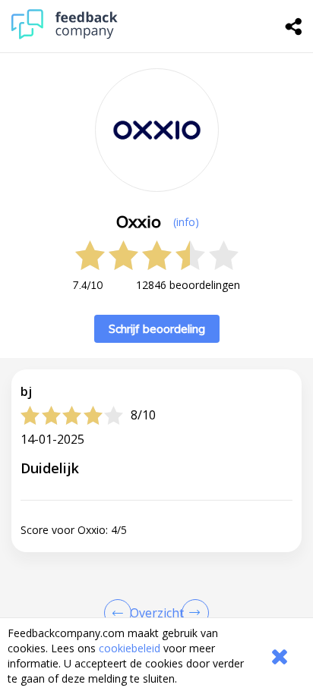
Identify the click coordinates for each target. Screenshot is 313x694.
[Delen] (294, 26)
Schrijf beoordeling (157, 329)
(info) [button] (186, 222)
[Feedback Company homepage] (64, 35)
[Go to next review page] (192, 612)
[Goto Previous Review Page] (121, 612)
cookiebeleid (129, 648)
